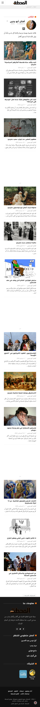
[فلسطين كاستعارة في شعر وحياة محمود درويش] (20, 416)
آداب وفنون (28, 691)
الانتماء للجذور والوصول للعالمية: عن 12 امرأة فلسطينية (22, 502)
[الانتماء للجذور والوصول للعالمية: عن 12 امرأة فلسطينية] (20, 489)
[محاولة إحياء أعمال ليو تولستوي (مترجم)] (20, 196)
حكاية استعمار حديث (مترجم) (26, 242)
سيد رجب (33, 646)
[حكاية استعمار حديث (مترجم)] (20, 231)
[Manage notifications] (35, 702)
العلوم (16, 691)
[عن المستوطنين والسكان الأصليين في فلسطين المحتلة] (20, 561)
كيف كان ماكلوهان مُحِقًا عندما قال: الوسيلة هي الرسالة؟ (20, 100)
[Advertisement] (20, 167)
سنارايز (14, 701)
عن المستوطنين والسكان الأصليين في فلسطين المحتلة (22, 574)
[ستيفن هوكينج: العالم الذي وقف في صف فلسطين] (20, 268)
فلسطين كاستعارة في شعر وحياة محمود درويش (21, 429)
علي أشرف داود (32, 656)
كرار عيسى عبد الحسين (29, 641)
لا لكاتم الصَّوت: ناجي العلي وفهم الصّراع (21, 538)
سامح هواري (33, 651)
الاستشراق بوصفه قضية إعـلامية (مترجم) (21, 393)
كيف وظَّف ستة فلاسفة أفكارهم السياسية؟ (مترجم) (20, 63)
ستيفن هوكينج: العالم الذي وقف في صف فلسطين (21, 281)
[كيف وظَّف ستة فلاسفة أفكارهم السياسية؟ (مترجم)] (20, 50)
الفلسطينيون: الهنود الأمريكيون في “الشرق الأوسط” (20, 354)
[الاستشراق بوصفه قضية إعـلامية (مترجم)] (20, 381)
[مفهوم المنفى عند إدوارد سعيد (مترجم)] (20, 127)
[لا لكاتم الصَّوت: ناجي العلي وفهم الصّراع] (20, 526)
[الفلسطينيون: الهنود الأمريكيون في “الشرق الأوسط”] (20, 341)
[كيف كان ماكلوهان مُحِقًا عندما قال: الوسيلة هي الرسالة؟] (20, 88)
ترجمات (21, 691)
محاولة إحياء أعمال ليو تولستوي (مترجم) (22, 207)
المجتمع (10, 691)
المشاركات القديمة (29, 596)
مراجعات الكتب (24, 694)
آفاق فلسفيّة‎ (15, 694)
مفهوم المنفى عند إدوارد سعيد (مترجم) (22, 139)
